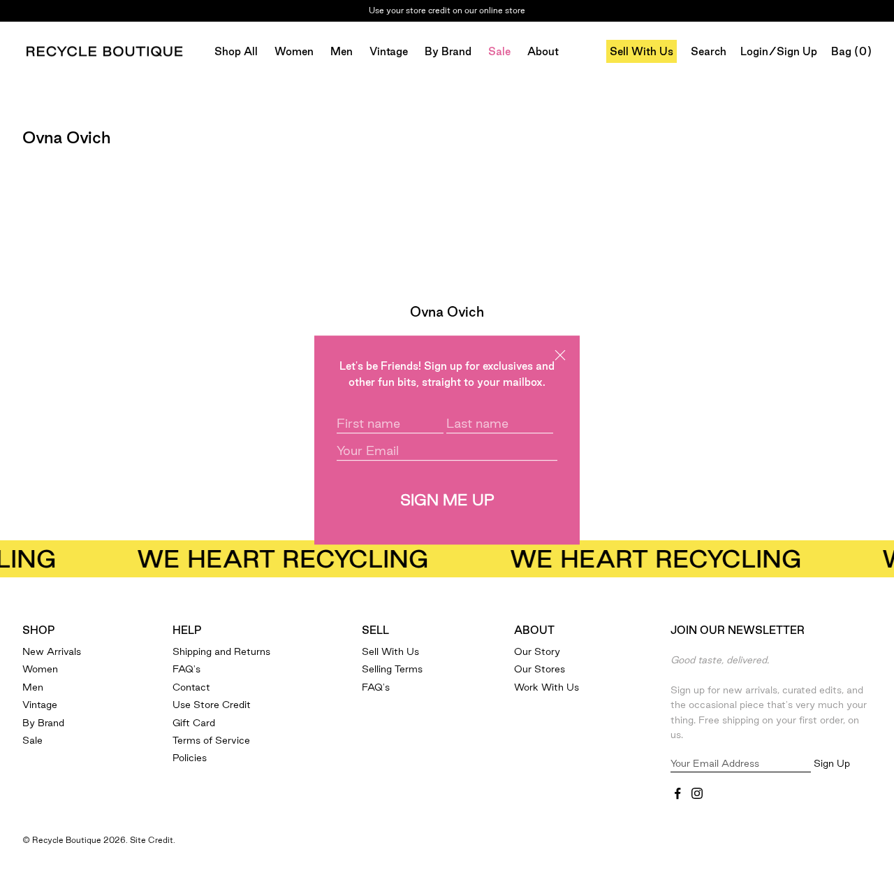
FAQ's (186, 669)
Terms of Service (211, 740)
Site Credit (151, 839)
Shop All (236, 51)
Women (294, 51)
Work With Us (546, 687)
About (543, 51)
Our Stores (539, 669)
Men (341, 51)
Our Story (537, 651)
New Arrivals (51, 651)
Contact (191, 687)
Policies (190, 757)
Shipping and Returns (221, 651)
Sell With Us (641, 51)
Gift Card (194, 722)
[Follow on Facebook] (677, 793)
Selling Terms (392, 669)
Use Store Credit (212, 704)
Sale (499, 51)
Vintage (388, 51)
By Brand (448, 51)
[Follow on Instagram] (697, 793)
